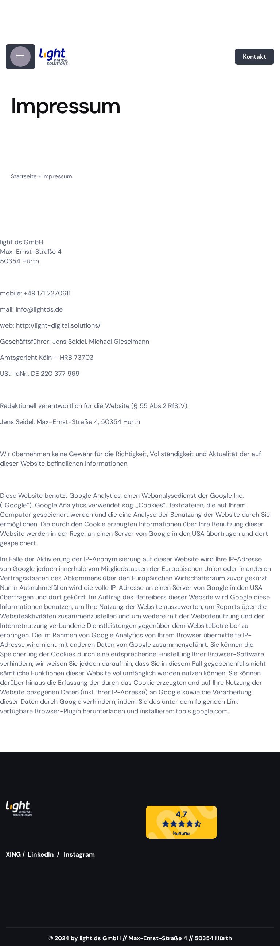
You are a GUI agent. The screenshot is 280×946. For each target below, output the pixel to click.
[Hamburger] (20, 56)
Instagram (79, 854)
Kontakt (254, 57)
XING (13, 854)
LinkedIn (41, 854)
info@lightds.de (39, 309)
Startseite (24, 176)
